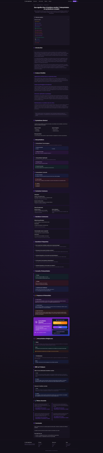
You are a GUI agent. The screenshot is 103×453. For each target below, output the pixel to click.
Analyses (50, 1)
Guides (53, 445)
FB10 (60, 327)
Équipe (39, 445)
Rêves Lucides (41, 1)
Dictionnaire (35, 1)
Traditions (45, 1)
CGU (66, 446)
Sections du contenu (37, 19)
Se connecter (70, 1)
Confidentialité (68, 445)
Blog (39, 446)
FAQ (52, 446)
